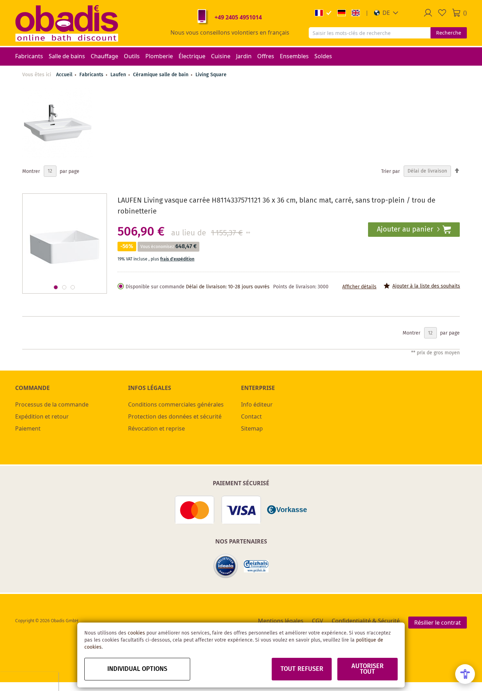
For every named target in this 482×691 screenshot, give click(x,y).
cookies (136, 633)
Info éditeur (257, 404)
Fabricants (92, 75)
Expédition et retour (42, 416)
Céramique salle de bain (161, 75)
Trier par (390, 171)
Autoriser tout (367, 669)
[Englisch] (355, 13)
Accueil (64, 75)
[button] (386, 12)
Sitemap (252, 428)
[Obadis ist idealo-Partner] (225, 566)
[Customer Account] (428, 12)
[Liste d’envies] (442, 12)
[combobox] (369, 32)
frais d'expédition (177, 259)
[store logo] (66, 23)
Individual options (137, 669)
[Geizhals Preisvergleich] (256, 566)
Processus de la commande (52, 404)
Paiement (28, 428)
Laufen (118, 75)
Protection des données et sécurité (175, 416)
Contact (251, 416)
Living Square (211, 75)
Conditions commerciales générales (176, 404)
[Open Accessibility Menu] (465, 674)
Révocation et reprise (156, 428)
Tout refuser (302, 669)
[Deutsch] (341, 13)
